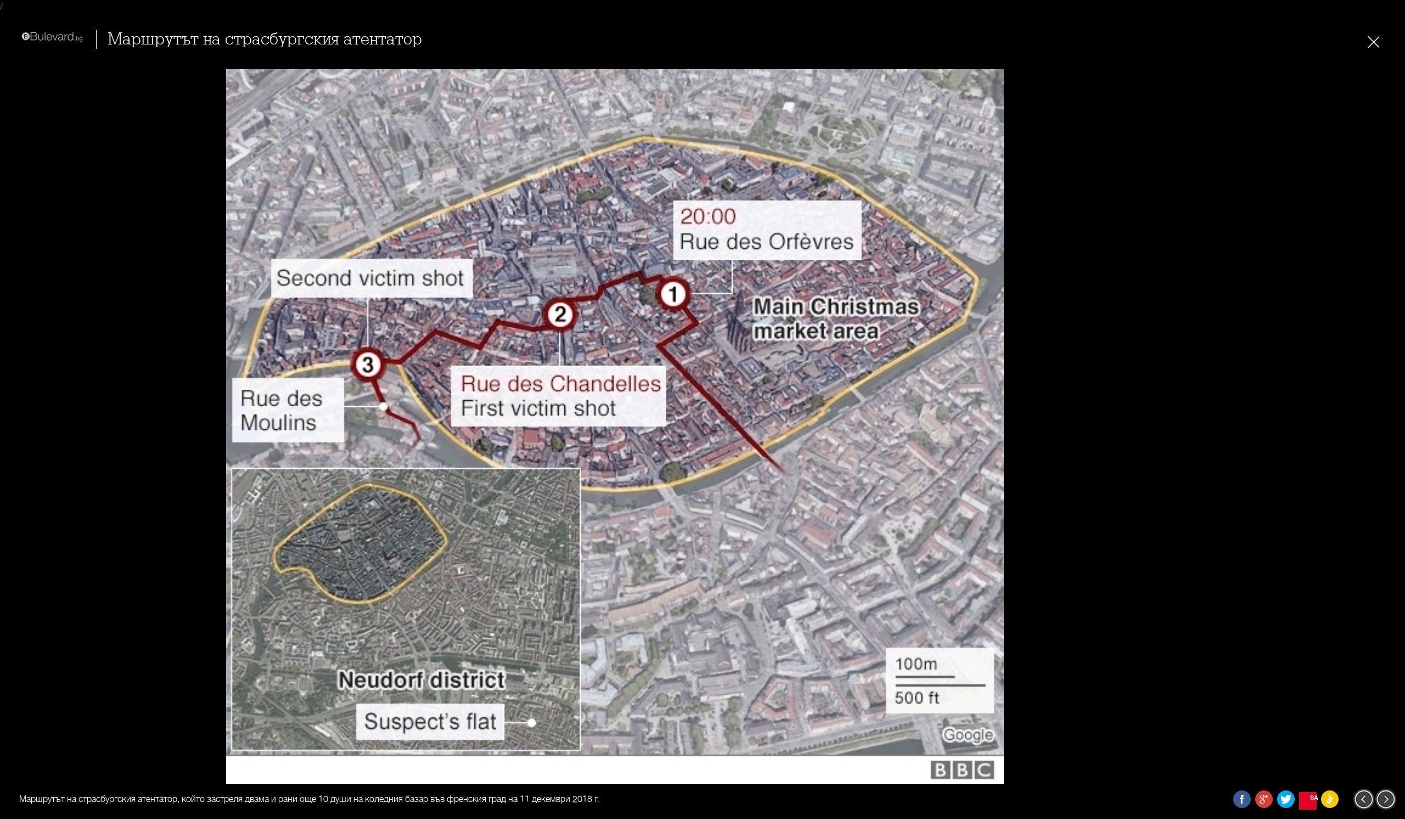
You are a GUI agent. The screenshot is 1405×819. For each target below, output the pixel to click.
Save (1313, 797)
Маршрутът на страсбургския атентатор (265, 39)
